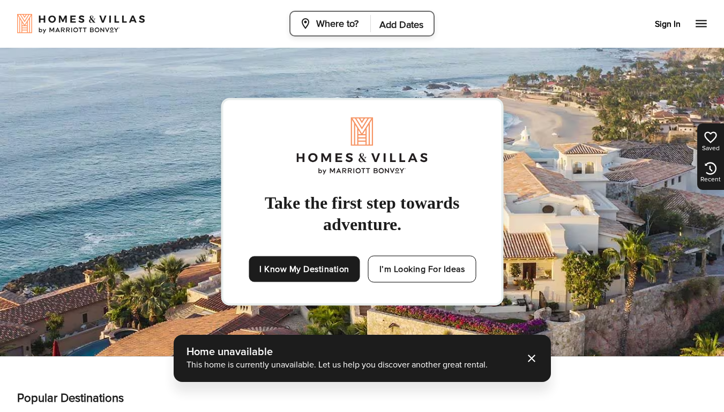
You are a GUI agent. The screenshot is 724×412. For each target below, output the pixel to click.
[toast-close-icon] (531, 358)
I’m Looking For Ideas (422, 269)
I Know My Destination (304, 269)
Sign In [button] (668, 24)
